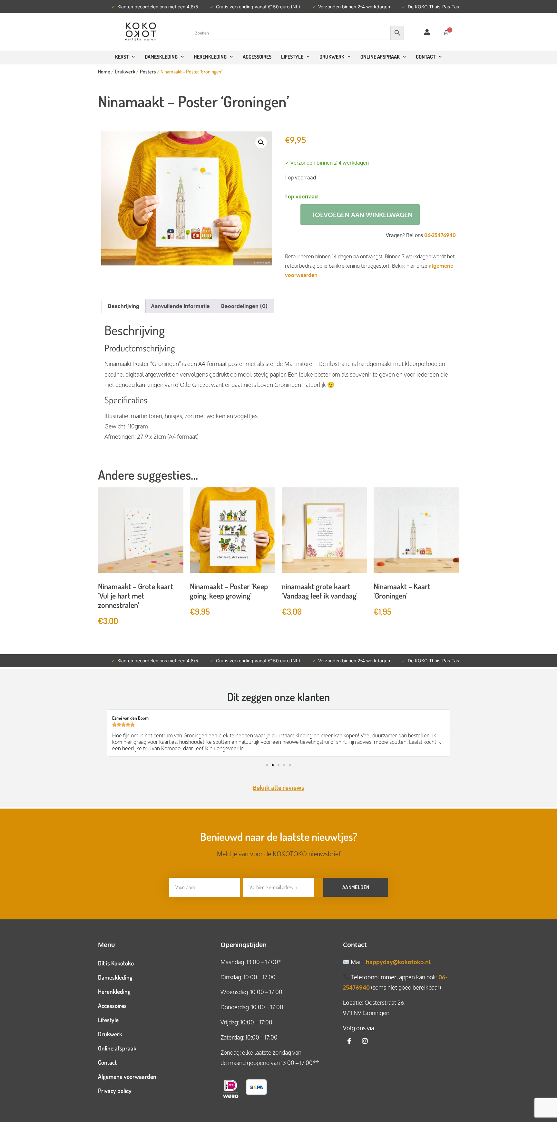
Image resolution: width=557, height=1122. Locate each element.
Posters (148, 71)
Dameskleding (161, 56)
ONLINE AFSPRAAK (380, 56)
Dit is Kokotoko (116, 963)
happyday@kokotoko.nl (398, 961)
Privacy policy (115, 1091)
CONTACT (425, 56)
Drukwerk (331, 56)
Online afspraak (117, 1048)
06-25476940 (440, 235)
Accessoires (257, 56)
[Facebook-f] (349, 1041)
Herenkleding (210, 56)
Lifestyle (292, 56)
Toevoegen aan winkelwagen (362, 214)
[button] (261, 142)
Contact (107, 1062)
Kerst (122, 56)
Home (104, 71)
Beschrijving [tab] (123, 306)
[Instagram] (364, 1041)
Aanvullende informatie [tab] (180, 306)
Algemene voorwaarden (127, 1076)
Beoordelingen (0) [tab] (244, 306)
